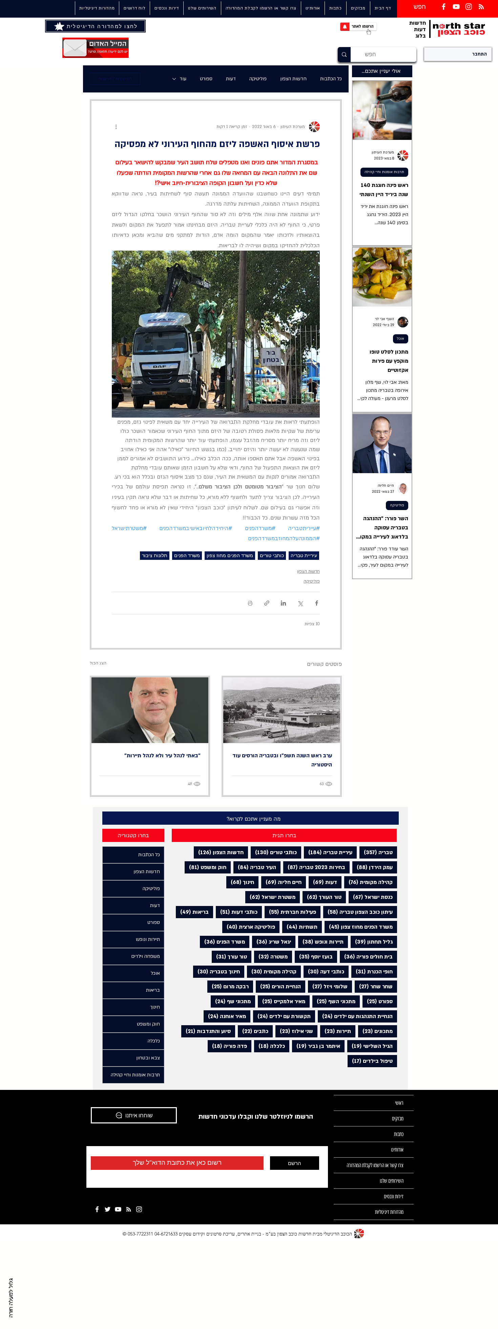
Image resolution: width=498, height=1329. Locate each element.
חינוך (240, 882)
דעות (231, 79)
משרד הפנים (187, 555)
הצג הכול (98, 663)
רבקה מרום (228, 986)
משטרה (271, 957)
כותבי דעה (324, 971)
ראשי (399, 1103)
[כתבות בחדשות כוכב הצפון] (481, 6)
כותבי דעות (236, 912)
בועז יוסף (314, 957)
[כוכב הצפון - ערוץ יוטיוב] (118, 1209)
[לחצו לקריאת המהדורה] (60, 26)
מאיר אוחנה (225, 1016)
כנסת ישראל (371, 897)
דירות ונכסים (393, 1196)
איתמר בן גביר (316, 1046)
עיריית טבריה (304, 555)
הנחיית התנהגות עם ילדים (355, 1016)
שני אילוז (294, 1031)
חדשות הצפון (293, 79)
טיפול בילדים (370, 1061)
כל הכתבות (331, 79)
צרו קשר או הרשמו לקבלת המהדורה (375, 1165)
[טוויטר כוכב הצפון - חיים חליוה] (107, 1209)
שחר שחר (374, 986)
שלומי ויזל (328, 986)
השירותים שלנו (391, 1181)
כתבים (253, 1031)
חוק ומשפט (205, 867)
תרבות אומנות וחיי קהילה (384, 172)
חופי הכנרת (372, 971)
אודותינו (397, 1149)
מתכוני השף (333, 1001)
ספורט (206, 79)
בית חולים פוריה (366, 957)
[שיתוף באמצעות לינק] (267, 603)
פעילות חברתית (290, 912)
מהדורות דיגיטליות (389, 1212)
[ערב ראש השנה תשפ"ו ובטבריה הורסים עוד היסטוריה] (281, 710)
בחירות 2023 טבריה (314, 867)
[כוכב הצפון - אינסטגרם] (139, 1209)
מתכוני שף (231, 1001)
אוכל (400, 338)
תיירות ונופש (321, 942)
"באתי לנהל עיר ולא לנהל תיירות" (162, 755)
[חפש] (344, 54)
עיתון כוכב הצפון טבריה (358, 912)
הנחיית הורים (278, 986)
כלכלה (269, 1046)
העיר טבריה (254, 867)
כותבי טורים (272, 555)
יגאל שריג (271, 942)
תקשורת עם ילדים (282, 1016)
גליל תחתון (372, 942)
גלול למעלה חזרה (11, 1297)
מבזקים (397, 1118)
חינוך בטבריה (216, 971)
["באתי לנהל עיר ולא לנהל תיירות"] (149, 710)
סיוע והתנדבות (206, 1031)
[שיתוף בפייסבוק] (316, 603)
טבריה (376, 852)
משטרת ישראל (270, 897)
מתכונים (375, 1031)
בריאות (192, 912)
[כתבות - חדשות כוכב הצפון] (128, 1209)
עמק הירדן (372, 867)
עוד (183, 79)
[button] (202, 8)
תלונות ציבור (154, 555)
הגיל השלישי (370, 1046)
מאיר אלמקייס (281, 1001)
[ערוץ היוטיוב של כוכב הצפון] (456, 6)
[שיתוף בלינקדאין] (283, 603)
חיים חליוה (281, 882)
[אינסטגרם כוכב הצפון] (468, 6)
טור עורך (229, 957)
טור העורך (322, 897)
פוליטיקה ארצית (248, 927)
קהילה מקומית (368, 882)
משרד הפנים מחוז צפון (230, 555)
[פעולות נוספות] (116, 127)
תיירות (335, 1031)
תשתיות (299, 927)
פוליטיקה (258, 79)
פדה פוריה (227, 1046)
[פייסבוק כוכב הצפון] (443, 6)
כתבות (398, 1134)
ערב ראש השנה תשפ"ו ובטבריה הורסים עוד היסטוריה (282, 760)
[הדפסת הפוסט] (250, 603)
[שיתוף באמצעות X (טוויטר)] (300, 603)
